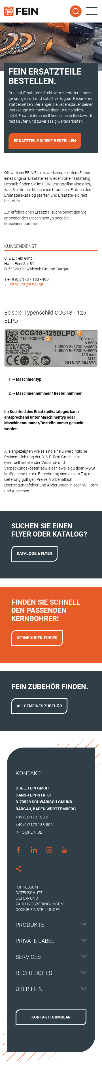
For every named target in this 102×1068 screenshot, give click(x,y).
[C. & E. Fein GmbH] (21, 11)
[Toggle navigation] (92, 11)
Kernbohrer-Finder (37, 638)
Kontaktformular (51, 1017)
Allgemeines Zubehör (39, 706)
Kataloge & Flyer (34, 553)
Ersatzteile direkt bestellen (45, 140)
